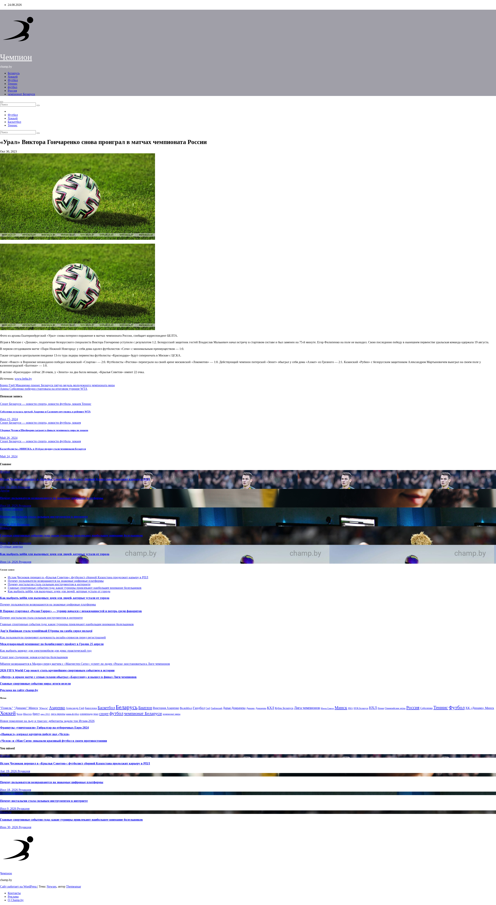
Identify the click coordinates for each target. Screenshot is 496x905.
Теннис (12, 83)
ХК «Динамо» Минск (479, 708)
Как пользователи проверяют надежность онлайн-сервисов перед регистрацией (53, 637)
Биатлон (145, 707)
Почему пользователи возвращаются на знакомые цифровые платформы (51, 498)
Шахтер (27, 714)
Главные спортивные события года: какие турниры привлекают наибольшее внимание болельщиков (71, 535)
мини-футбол (72, 714)
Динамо (250, 708)
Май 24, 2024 (8, 456)
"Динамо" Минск (26, 708)
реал (95, 714)
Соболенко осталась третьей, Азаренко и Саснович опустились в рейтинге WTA (45, 411)
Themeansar (73, 886)
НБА (350, 708)
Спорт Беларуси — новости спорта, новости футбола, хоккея (41, 403)
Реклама (13, 896)
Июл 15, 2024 (9, 419)
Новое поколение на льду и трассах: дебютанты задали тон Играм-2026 (47, 721)
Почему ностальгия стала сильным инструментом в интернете (44, 516)
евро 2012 (45, 714)
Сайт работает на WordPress (18, 886)
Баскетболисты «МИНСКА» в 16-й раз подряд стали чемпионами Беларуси (43, 448)
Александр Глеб (75, 708)
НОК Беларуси (361, 708)
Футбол (13, 80)
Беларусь (14, 73)
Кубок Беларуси (284, 708)
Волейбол (186, 708)
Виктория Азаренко (166, 708)
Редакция (24, 487)
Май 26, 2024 (8, 437)
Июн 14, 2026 (9, 561)
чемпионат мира (171, 714)
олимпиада (86, 713)
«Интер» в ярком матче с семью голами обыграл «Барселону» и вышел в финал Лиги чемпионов (68, 677)
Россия (12, 90)
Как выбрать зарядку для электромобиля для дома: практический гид (45, 650)
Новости (5, 528)
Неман (381, 708)
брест (36, 713)
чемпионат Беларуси (21, 94)
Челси (19, 714)
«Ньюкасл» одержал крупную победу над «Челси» (35, 734)
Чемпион (16, 57)
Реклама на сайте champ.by (19, 690)
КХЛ (270, 708)
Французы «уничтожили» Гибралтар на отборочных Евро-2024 (44, 727)
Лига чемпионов (307, 708)
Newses (51, 886)
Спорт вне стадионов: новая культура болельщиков (34, 657)
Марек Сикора (327, 708)
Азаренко (57, 707)
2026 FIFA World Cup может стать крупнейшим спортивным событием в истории (57, 670)
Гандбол (199, 708)
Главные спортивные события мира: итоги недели (35, 683)
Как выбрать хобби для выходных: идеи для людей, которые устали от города (54, 554)
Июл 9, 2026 (8, 524)
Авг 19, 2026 (9, 487)
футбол (12, 87)
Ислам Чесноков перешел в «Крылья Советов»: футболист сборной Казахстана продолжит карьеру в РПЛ (75, 479)
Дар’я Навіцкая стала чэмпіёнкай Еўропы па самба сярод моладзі (46, 630)
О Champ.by (16, 900)
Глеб (208, 708)
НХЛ (373, 708)
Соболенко (426, 708)
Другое (4, 490)
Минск (341, 707)
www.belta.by (23, 378)
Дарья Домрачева (234, 708)
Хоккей (13, 76)
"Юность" (43, 708)
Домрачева (261, 708)
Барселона (91, 708)
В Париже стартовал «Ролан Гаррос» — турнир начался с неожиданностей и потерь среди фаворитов (71, 611)
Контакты (14, 893)
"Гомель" (6, 708)
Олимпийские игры (395, 708)
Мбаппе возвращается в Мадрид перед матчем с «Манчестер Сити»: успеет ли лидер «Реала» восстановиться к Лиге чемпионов (85, 663)
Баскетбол (14, 121)
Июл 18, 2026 (9, 505)
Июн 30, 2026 (9, 543)
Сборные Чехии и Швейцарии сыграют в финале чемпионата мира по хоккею (44, 430)
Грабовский (216, 708)
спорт (104, 713)
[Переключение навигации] (1, 101)
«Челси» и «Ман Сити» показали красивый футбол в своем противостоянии (53, 740)
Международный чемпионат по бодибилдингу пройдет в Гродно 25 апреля (52, 644)
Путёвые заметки (11, 509)
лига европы (58, 714)
